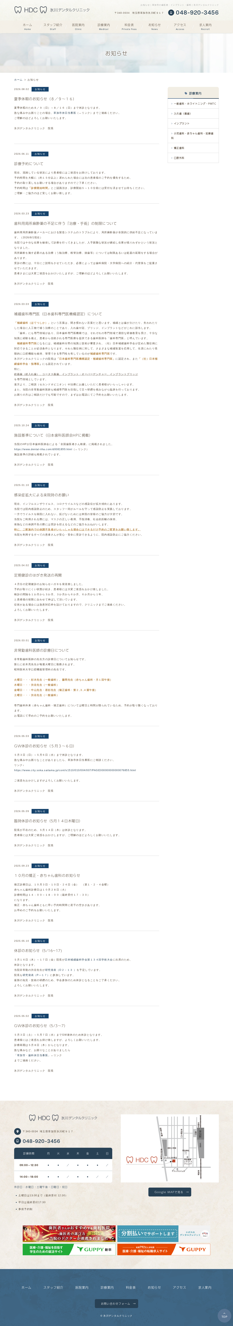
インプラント (182, 123)
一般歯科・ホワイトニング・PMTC (195, 103)
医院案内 (78, 26)
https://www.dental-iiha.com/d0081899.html (43, 449)
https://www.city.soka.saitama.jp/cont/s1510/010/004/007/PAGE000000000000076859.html (75, 770)
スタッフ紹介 (52, 26)
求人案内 (205, 26)
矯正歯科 (179, 148)
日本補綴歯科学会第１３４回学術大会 (89, 959)
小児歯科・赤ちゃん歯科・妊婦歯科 (192, 136)
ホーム (27, 26)
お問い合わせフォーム (115, 1303)
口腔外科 (179, 158)
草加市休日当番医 (65, 112)
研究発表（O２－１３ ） (61, 969)
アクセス (180, 26)
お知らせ (154, 26)
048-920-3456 (41, 1140)
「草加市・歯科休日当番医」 (32, 1055)
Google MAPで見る (169, 1192)
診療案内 (104, 26)
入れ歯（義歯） (183, 113)
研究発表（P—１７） (36, 975)
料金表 (129, 26)
